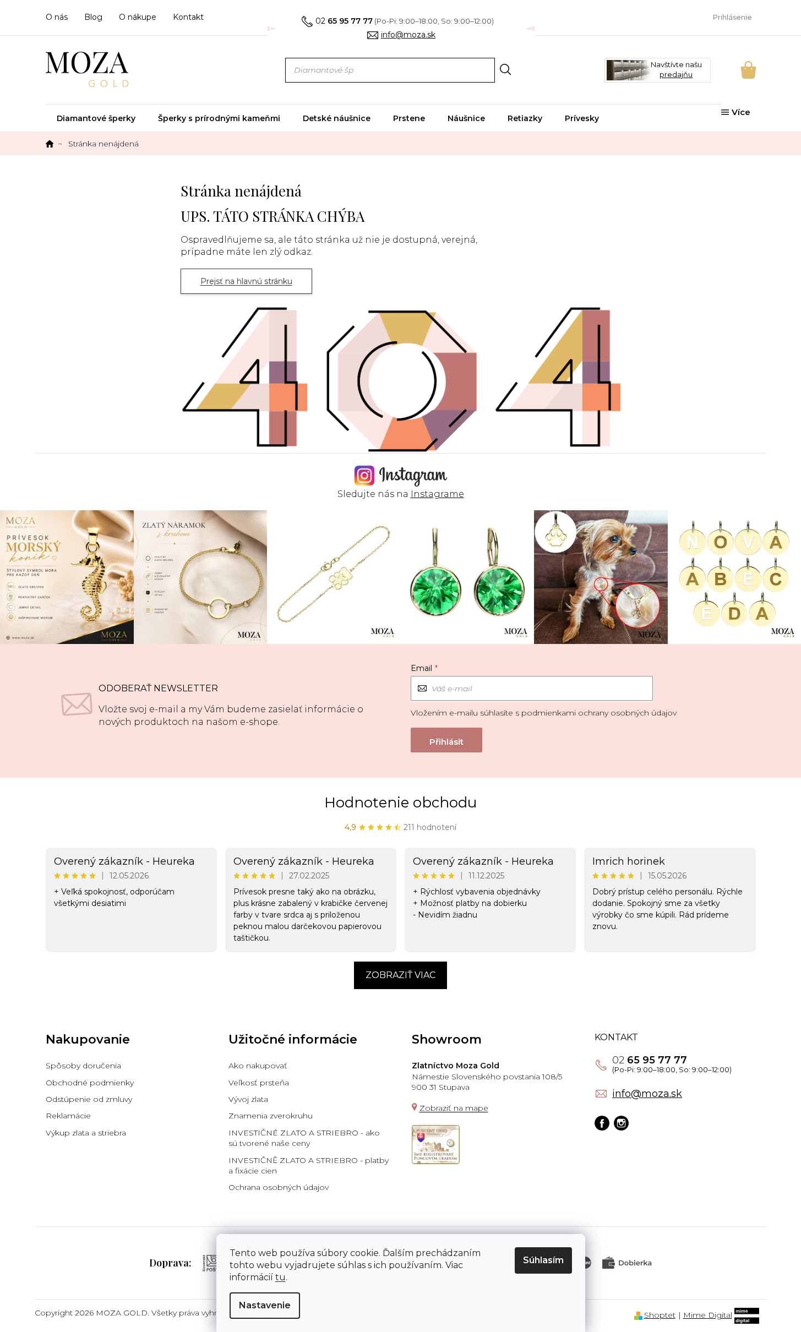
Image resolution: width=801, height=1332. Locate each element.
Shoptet (659, 1315)
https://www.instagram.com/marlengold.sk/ (621, 1123)
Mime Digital (707, 1315)
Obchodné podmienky (90, 1083)
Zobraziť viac (400, 975)
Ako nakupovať (257, 1066)
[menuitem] (96, 118)
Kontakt (188, 17)
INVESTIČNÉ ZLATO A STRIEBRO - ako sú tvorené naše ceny (304, 1138)
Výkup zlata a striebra (86, 1133)
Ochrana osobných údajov (278, 1187)
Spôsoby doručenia (83, 1066)
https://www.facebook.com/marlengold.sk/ (602, 1123)
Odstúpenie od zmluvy (89, 1099)
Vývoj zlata (248, 1099)
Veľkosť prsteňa (258, 1083)
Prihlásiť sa (446, 740)
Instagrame (437, 494)
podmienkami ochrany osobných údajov (599, 713)
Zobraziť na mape (453, 1108)
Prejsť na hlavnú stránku (246, 281)
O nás (57, 17)
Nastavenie (265, 1305)
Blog (93, 17)
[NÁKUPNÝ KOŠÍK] (733, 70)
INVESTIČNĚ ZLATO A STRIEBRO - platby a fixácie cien (308, 1165)
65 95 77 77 (649, 1060)
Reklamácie (68, 1116)
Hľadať (505, 69)
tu (280, 1277)
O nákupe (137, 17)
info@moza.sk (647, 1094)
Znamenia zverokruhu (270, 1116)
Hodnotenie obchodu (400, 802)
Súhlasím (543, 1260)
